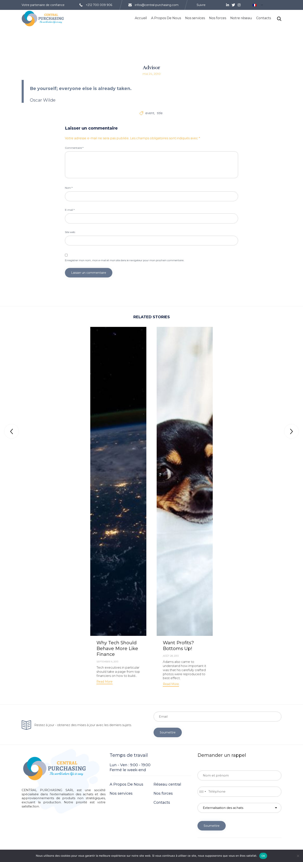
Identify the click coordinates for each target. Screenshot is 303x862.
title (160, 113)
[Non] (298, 856)
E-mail (70, 209)
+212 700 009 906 (99, 5)
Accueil (141, 18)
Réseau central (167, 784)
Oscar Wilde (42, 100)
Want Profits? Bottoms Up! (178, 645)
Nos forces (217, 18)
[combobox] (202, 792)
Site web (70, 232)
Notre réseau (241, 18)
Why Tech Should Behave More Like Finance (117, 648)
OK (263, 855)
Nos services (195, 18)
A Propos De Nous (166, 18)
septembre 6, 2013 (107, 661)
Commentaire (74, 147)
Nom (69, 187)
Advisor (151, 67)
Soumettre (168, 732)
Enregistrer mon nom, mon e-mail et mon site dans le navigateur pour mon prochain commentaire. (124, 260)
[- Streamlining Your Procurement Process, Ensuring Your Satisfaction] (43, 18)
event (149, 113)
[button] (104, 682)
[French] (256, 5)
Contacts (263, 18)
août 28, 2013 (171, 655)
